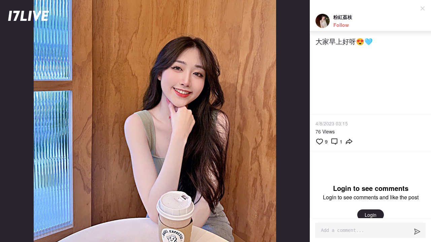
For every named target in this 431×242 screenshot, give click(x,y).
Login (370, 214)
